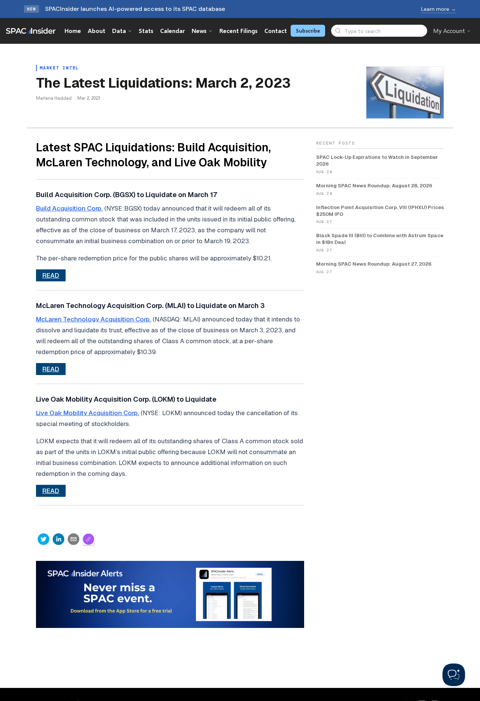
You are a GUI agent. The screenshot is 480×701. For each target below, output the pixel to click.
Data (119, 30)
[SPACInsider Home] (31, 30)
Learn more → (438, 9)
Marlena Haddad (54, 98)
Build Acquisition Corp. (69, 208)
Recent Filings (238, 30)
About (96, 30)
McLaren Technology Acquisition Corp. (93, 319)
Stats (146, 30)
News (199, 30)
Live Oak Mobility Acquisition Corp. (87, 413)
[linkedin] (58, 539)
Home (72, 30)
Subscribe (308, 30)
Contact (275, 30)
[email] (74, 539)
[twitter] (44, 539)
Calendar (172, 30)
